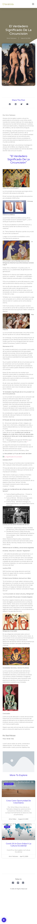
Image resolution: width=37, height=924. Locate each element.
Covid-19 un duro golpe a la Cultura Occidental (18, 845)
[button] (33, 4)
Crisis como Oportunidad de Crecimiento (18, 802)
